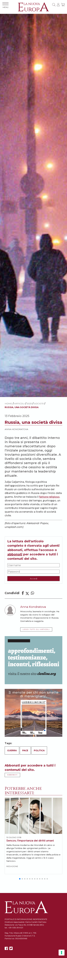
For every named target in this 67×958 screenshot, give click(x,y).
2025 (29, 403)
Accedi (33, 578)
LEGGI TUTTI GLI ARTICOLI (36, 629)
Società (39, 403)
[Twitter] (27, 593)
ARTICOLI (19, 403)
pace (25, 750)
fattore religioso (49, 496)
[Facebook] (23, 593)
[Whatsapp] (32, 593)
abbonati (14, 554)
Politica (39, 750)
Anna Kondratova (16, 429)
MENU (5, 7)
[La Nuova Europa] (33, 6)
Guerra (12, 750)
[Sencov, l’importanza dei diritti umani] (33, 816)
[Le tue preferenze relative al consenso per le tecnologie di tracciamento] (62, 953)
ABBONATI (12, 775)
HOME (8, 403)
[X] (11, 948)
